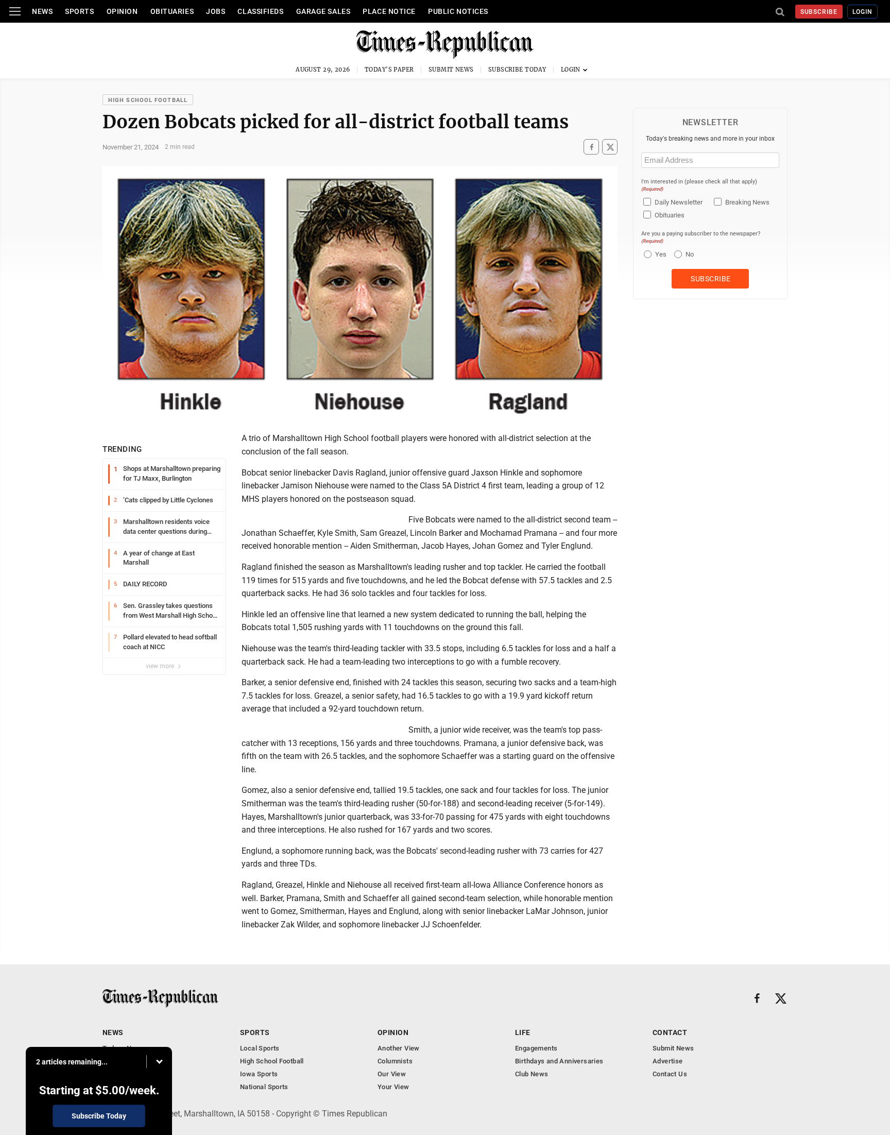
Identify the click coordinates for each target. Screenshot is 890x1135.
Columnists (395, 1061)
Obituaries (172, 11)
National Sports (264, 1087)
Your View (393, 1087)
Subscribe (819, 11)
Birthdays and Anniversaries (559, 1061)
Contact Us (670, 1074)
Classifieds (260, 11)
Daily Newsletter (679, 202)
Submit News (451, 69)
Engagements (536, 1048)
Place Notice (389, 11)
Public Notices (458, 11)
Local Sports (260, 1048)
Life (522, 1032)
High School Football (147, 100)
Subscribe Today (517, 69)
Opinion (122, 11)
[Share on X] (609, 147)
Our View (392, 1074)
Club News (532, 1074)
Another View (399, 1048)
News (42, 11)
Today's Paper (389, 69)
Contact (670, 1032)
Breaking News (747, 202)
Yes (659, 254)
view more (161, 666)
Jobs (215, 11)
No (690, 254)
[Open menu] (15, 11)
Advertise (668, 1061)
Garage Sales (323, 11)
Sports (79, 11)
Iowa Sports (259, 1074)
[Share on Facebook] (591, 147)
